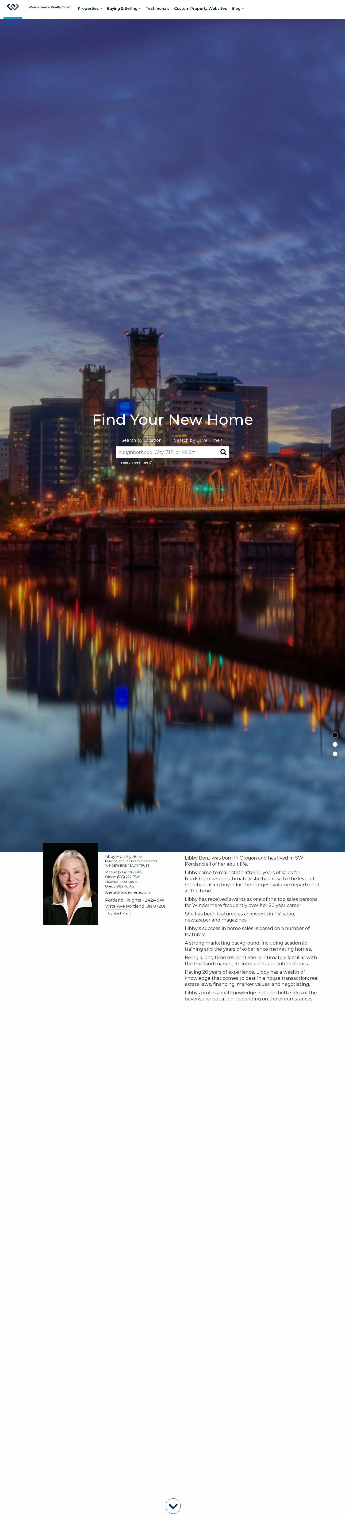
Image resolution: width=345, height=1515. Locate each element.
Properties (91, 12)
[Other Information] (335, 754)
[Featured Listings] (335, 744)
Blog (239, 12)
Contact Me (118, 913)
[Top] (335, 735)
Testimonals (157, 8)
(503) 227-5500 (129, 877)
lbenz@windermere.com (127, 892)
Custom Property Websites (200, 8)
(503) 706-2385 (130, 872)
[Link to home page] (13, 9)
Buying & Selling (125, 12)
